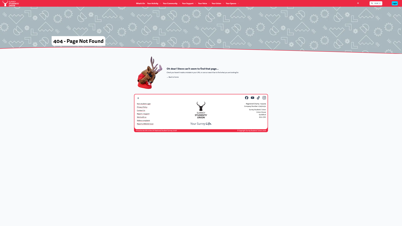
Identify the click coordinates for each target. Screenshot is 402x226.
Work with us (141, 117)
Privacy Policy (142, 107)
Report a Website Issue (145, 123)
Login (395, 3)
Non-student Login (144, 103)
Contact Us (141, 110)
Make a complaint (143, 120)
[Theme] (358, 3)
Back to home (173, 77)
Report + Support (143, 113)
